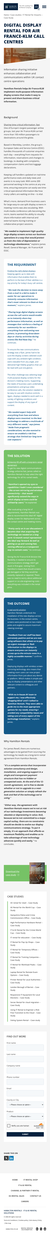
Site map (8, 1223)
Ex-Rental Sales (16, 1196)
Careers (25, 1201)
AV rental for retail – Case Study (24, 903)
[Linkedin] (11, 1158)
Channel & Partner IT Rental (25, 1190)
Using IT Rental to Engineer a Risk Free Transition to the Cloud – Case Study (25, 1013)
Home (6, 15)
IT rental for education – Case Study (25, 937)
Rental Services (27, 1228)
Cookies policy (23, 1220)
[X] (6, 1158)
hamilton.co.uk (12, 1229)
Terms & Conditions (10, 1220)
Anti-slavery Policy (35, 1220)
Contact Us (35, 1196)
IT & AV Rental (25, 1185)
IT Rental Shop (30, 1180)
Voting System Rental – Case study (25, 1020)
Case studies (16, 15)
